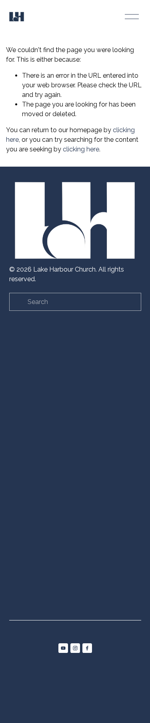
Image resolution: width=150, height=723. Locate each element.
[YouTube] (63, 648)
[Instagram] (75, 648)
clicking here (81, 149)
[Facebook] (87, 648)
